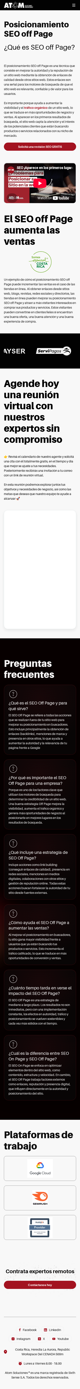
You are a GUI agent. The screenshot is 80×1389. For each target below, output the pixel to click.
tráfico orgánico (36, 108)
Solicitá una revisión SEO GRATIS (40, 146)
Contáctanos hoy (40, 1285)
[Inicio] (18, 5)
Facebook (30, 1330)
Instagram (23, 1339)
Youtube (63, 1339)
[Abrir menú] (73, 5)
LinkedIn (55, 1330)
